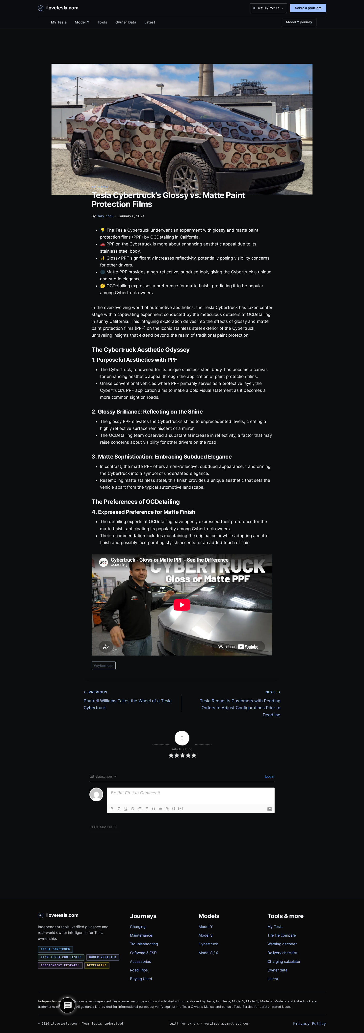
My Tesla (59, 22)
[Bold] (111, 809)
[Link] (167, 809)
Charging (138, 926)
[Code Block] (160, 809)
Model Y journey (299, 22)
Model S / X (208, 953)
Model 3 (205, 935)
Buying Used (141, 979)
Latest (149, 22)
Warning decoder (282, 944)
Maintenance (141, 935)
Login (269, 776)
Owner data (277, 970)
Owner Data (125, 22)
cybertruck (103, 666)
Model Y (82, 22)
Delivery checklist (282, 953)
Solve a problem (308, 8)
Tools (102, 22)
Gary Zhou (105, 216)
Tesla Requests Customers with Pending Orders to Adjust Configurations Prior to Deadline (240, 703)
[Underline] (125, 809)
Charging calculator (283, 961)
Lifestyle (100, 187)
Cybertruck (208, 944)
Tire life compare (281, 935)
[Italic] (118, 809)
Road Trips (139, 970)
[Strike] (132, 809)
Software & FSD (143, 953)
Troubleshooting (144, 944)
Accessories (140, 961)
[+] (180, 808)
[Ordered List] (139, 809)
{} (174, 808)
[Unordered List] (146, 809)
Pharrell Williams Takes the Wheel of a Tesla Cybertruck (128, 700)
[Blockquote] (153, 809)
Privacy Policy (309, 1023)
